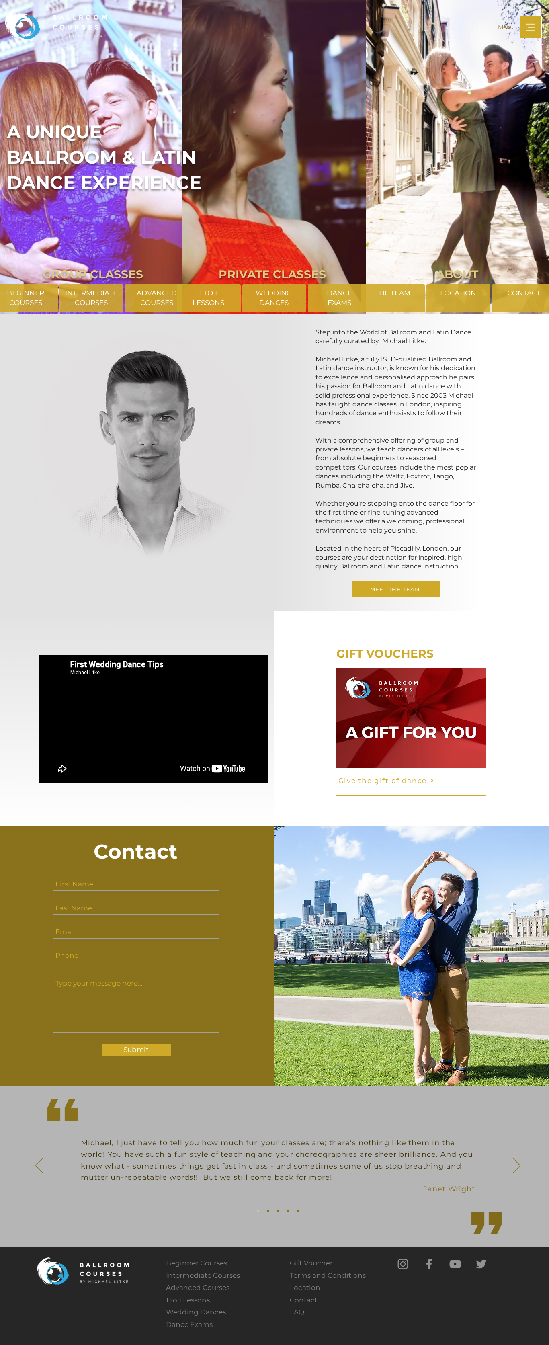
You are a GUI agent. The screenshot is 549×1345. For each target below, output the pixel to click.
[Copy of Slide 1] (268, 1211)
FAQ (297, 1312)
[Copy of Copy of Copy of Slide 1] (288, 1211)
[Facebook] (429, 1264)
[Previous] (39, 1166)
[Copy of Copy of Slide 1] (278, 1211)
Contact (304, 1300)
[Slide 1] (258, 1211)
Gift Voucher (311, 1263)
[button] (531, 27)
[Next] (516, 1166)
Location (305, 1287)
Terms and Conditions (328, 1275)
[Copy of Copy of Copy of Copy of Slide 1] (298, 1211)
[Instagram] (403, 1264)
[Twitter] (481, 1264)
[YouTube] (455, 1264)
